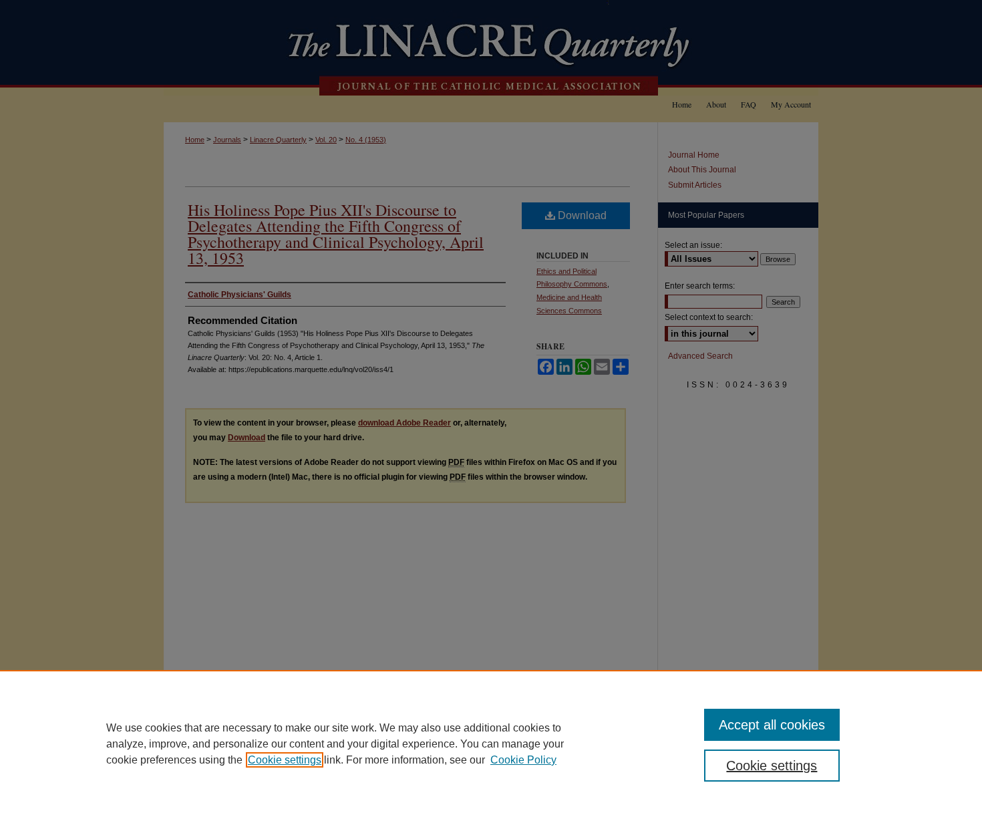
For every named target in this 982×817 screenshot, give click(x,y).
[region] (491, 743)
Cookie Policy (523, 760)
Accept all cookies (772, 724)
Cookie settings (284, 760)
